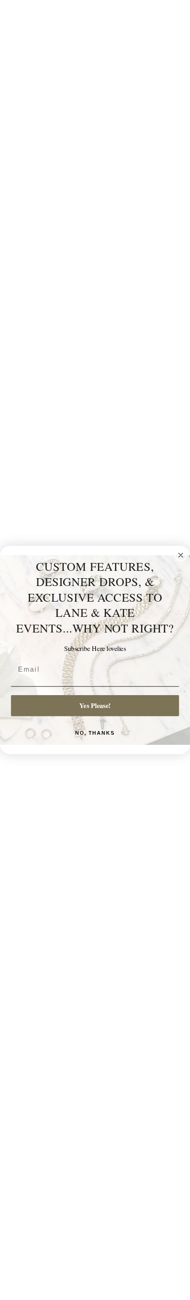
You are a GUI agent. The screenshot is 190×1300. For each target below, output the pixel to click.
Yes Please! (95, 705)
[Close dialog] (181, 555)
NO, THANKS (95, 733)
